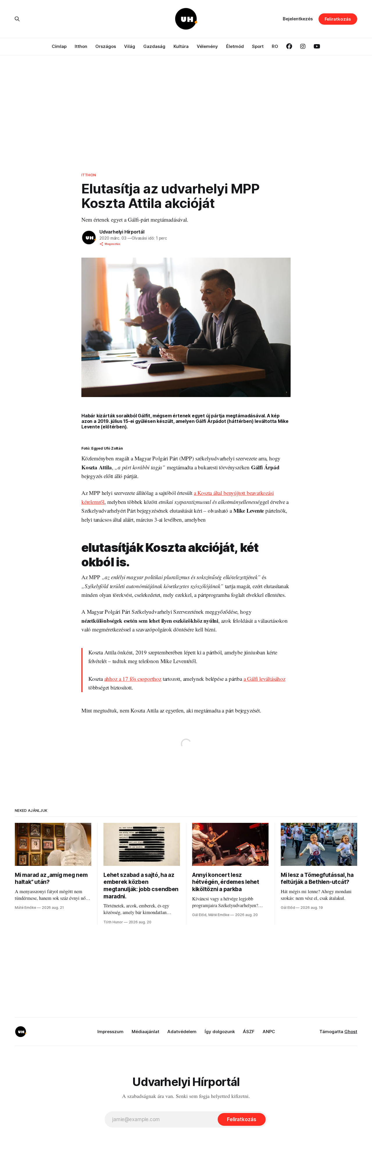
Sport (258, 46)
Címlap (59, 46)
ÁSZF (249, 1031)
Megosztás (112, 243)
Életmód (235, 46)
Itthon (81, 46)
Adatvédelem (181, 1031)
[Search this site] (17, 19)
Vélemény (207, 46)
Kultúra (181, 46)
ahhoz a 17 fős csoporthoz (132, 678)
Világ (129, 46)
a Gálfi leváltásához (264, 678)
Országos (105, 46)
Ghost (350, 1031)
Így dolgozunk (220, 1031)
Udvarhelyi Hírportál (121, 232)
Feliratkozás (338, 19)
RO (275, 46)
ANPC (269, 1031)
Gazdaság (154, 46)
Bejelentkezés (298, 18)
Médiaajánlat (145, 1031)
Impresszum (110, 1031)
